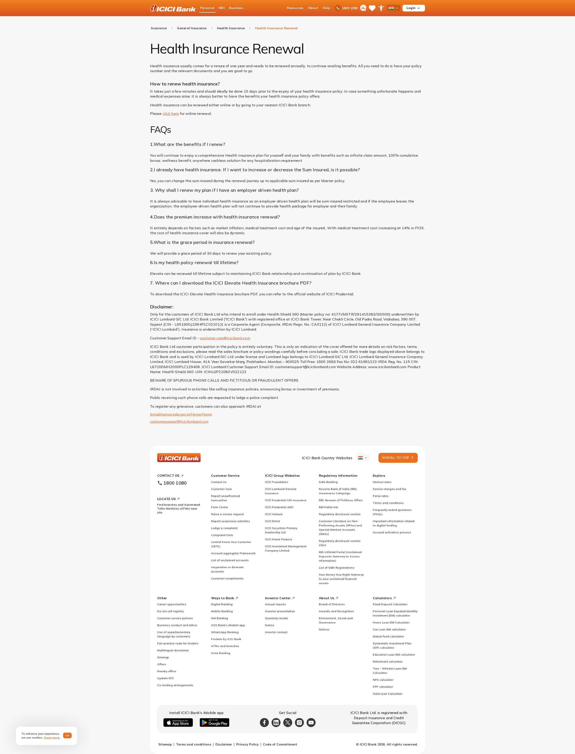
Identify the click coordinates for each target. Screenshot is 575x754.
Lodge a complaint (224, 528)
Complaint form (222, 535)
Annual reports (275, 604)
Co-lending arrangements (175, 685)
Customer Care (221, 489)
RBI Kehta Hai (328, 507)
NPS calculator (383, 679)
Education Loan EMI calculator (394, 654)
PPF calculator (383, 686)
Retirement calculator (388, 661)
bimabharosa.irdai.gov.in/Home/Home (181, 414)
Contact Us (219, 482)
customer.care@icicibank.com (225, 338)
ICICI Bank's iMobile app (228, 625)
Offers (161, 664)
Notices (324, 629)
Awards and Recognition (336, 611)
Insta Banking (220, 653)
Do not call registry (170, 611)
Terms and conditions (388, 503)
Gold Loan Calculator (387, 693)
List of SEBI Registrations (336, 567)
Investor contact (276, 632)
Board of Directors (332, 604)
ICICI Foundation (276, 482)
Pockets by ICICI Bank (226, 639)
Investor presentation (280, 611)
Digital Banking (222, 604)
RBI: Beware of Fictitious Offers (341, 500)
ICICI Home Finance (278, 539)
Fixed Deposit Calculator (390, 604)
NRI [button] (222, 8)
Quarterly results (276, 618)
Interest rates (382, 482)
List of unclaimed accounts (230, 560)
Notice (269, 625)
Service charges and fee (390, 489)
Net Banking (219, 618)
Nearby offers (167, 671)
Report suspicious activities (230, 521)
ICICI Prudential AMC (279, 507)
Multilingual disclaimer (173, 650)
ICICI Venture (274, 514)
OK (67, 735)
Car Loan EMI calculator (389, 629)
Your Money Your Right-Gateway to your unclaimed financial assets (341, 579)
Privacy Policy (247, 744)
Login (411, 8)
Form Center (219, 507)
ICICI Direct (272, 521)
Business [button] (236, 8)
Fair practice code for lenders (177, 643)
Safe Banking (328, 482)
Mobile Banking (222, 611)
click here (171, 113)
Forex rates (381, 496)
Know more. (52, 737)
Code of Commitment (280, 744)
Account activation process (392, 532)
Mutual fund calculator (388, 636)
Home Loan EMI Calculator (391, 622)
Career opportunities (171, 604)
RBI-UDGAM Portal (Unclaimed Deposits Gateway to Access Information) (340, 556)
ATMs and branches (225, 646)
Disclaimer (223, 744)
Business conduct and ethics (177, 625)
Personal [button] (207, 8)
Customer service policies (175, 618)
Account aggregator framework (233, 553)
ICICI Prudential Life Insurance (286, 500)
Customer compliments (227, 578)
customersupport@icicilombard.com (179, 421)
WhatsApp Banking (225, 632)
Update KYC (165, 678)
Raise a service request (227, 514)
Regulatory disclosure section (340, 514)
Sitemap (163, 657)
